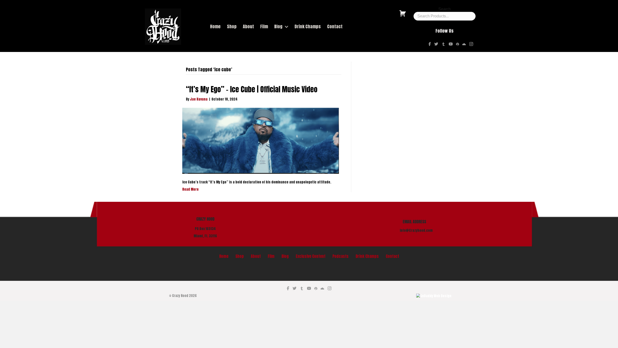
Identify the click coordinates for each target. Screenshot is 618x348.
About (256, 256)
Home (223, 256)
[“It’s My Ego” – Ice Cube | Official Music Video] (260, 140)
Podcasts (340, 256)
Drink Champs (367, 256)
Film (271, 256)
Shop (239, 256)
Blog (285, 256)
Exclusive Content (310, 256)
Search (444, 9)
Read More (190, 189)
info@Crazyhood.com (416, 230)
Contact (392, 256)
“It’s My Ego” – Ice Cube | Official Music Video (251, 89)
